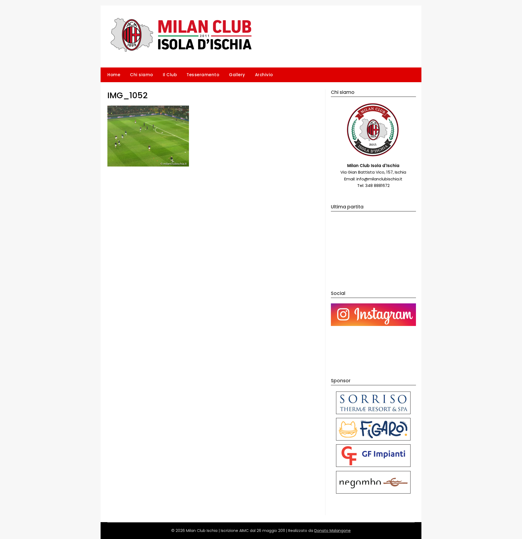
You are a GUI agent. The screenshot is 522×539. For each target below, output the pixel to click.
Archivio (264, 75)
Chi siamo (141, 75)
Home (113, 75)
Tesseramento (203, 75)
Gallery (237, 75)
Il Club (170, 75)
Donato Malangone (332, 530)
